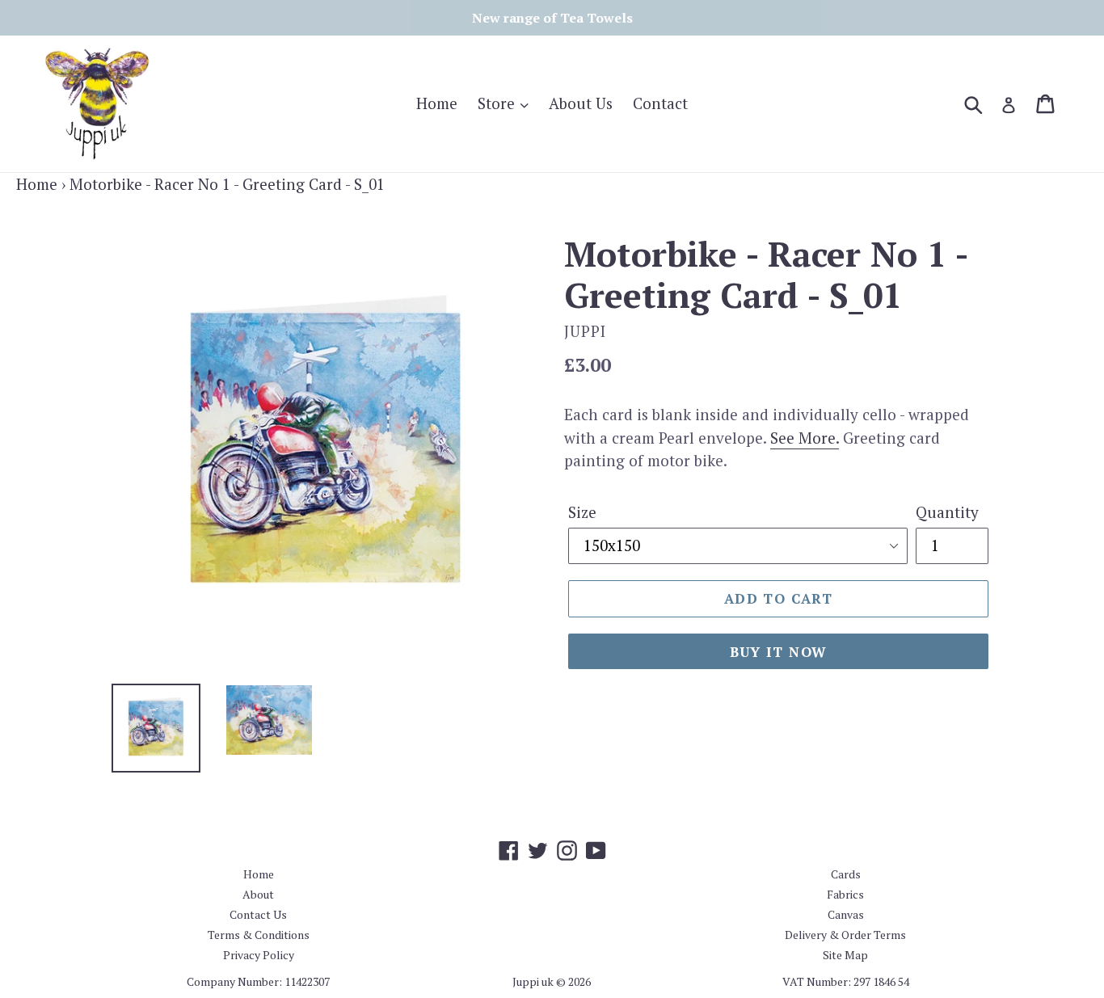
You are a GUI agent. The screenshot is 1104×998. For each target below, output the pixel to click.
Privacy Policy (258, 954)
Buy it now (779, 651)
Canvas (846, 914)
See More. (804, 437)
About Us (581, 103)
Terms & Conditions (259, 934)
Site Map (845, 954)
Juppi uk (533, 981)
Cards (846, 874)
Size (582, 512)
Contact (660, 103)
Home (436, 103)
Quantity (947, 512)
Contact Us (258, 914)
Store (498, 103)
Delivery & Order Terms (845, 934)
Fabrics (845, 894)
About (258, 894)
